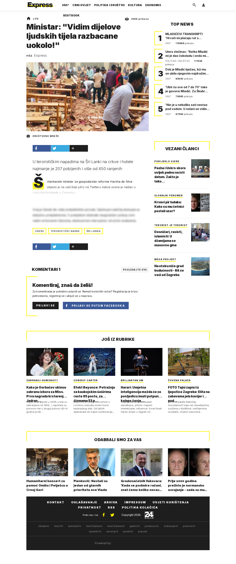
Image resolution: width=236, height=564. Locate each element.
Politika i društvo (177, 61)
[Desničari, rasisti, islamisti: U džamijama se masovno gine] (200, 232)
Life (36, 18)
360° (168, 43)
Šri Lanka (93, 231)
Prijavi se (45, 305)
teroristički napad (65, 231)
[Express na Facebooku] (103, 515)
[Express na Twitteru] (112, 515)
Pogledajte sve (135, 269)
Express (40, 55)
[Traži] (194, 5)
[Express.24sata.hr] (40, 4)
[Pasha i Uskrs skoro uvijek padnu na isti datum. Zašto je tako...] (200, 168)
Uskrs (39, 231)
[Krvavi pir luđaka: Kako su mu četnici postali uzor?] (200, 202)
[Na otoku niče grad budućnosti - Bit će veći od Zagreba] (200, 266)
